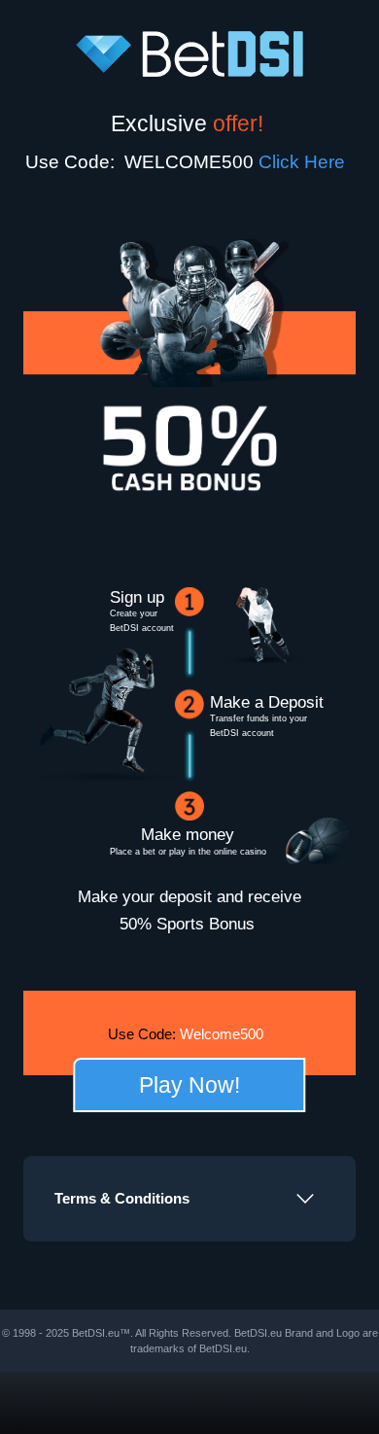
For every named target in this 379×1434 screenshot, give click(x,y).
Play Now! (189, 1085)
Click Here (306, 162)
